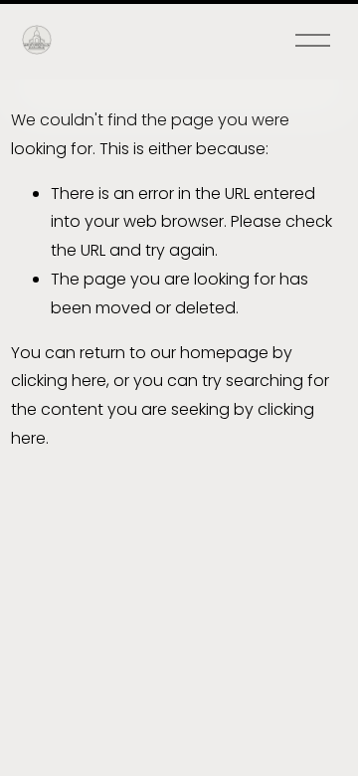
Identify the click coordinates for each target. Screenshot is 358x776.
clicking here (58, 380)
